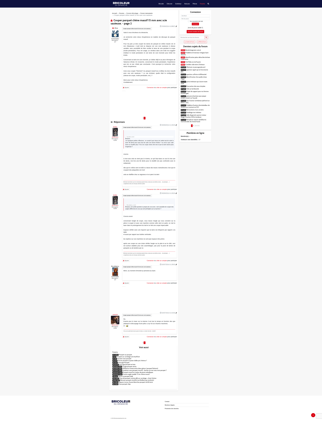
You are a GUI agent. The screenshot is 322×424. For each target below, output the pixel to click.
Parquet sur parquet (125, 355)
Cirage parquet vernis (129, 366)
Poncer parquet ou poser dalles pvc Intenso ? (132, 360)
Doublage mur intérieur (193, 112)
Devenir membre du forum (195, 31)
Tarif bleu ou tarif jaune (193, 62)
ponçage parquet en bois (127, 364)
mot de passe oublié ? (195, 28)
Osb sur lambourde (192, 89)
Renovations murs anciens (195, 110)
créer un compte (161, 87)
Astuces (187, 4)
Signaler (126, 87)
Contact (167, 401)
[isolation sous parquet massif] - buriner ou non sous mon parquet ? (145, 370)
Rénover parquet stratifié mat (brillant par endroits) (137, 380)
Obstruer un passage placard (195, 67)
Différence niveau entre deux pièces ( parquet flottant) (140, 368)
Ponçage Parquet (123, 362)
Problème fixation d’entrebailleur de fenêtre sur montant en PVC (195, 106)
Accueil (114, 13)
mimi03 (115, 315)
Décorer (169, 4)
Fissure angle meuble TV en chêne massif (136, 374)
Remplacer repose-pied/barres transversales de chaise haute (193, 121)
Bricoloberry (115, 266)
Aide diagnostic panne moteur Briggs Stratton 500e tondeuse (193, 116)
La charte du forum (189, 41)
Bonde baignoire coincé (193, 50)
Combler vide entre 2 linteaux (195, 64)
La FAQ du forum (202, 41)
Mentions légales (170, 405)
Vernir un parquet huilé (125, 376)
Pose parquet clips (125, 384)
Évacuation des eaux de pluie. (196, 86)
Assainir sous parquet (124, 359)
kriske (115, 127)
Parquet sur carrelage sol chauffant (128, 357)
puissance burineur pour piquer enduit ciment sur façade (193, 97)
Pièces (195, 4)
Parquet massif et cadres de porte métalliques (138, 372)
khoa (116, 28)
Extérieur (178, 4)
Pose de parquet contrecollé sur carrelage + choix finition (137, 378)
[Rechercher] (206, 37)
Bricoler (161, 4)
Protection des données (172, 408)
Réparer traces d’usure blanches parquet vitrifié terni (136, 382)
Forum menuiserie (146, 13)
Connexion (150, 87)
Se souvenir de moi (196, 21)
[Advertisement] (149, 103)
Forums (202, 4)
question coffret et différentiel (196, 74)
